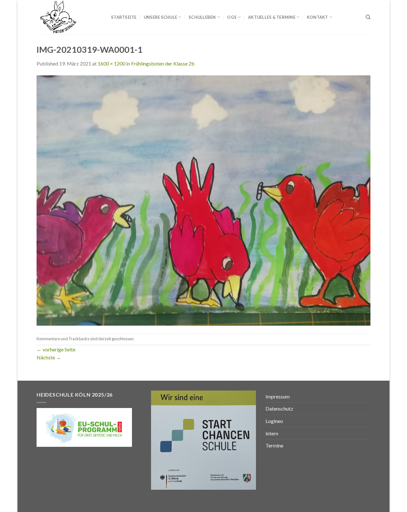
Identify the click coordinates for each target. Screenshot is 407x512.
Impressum (278, 396)
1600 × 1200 (111, 63)
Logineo (274, 421)
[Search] (368, 17)
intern (272, 433)
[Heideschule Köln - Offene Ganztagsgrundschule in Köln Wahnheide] (69, 17)
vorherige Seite (56, 349)
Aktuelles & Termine (271, 17)
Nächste (49, 357)
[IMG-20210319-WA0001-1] (203, 200)
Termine (274, 445)
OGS (232, 17)
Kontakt (317, 17)
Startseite (124, 17)
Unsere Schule (160, 17)
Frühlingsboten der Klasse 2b (163, 63)
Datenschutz (279, 408)
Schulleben (202, 17)
